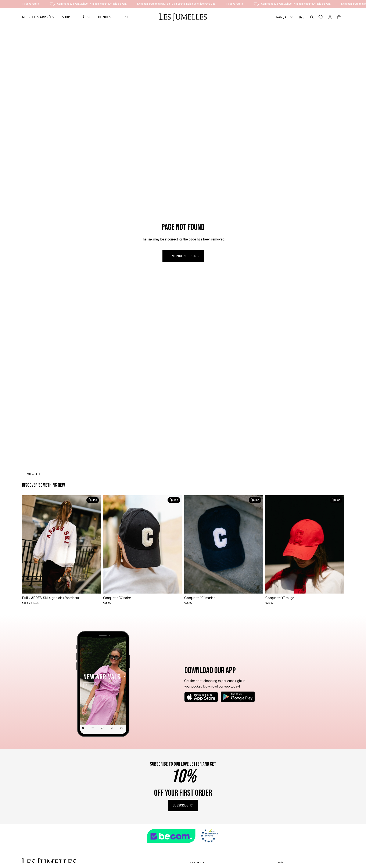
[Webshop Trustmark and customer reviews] (183, 836)
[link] (68, 17)
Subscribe (181, 805)
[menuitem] (127, 17)
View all (34, 474)
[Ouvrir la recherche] (311, 17)
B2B (301, 17)
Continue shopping (183, 256)
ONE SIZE (61, 587)
